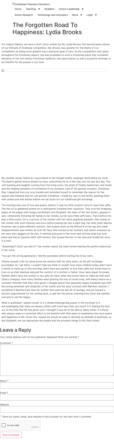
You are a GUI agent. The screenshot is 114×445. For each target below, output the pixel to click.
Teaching (31, 8)
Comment (6, 343)
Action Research (24, 14)
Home (18, 8)
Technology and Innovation (52, 14)
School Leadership (69, 8)
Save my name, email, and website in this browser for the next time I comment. (47, 416)
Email (4, 393)
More (75, 14)
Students (49, 8)
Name (4, 381)
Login (90, 14)
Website (4, 404)
